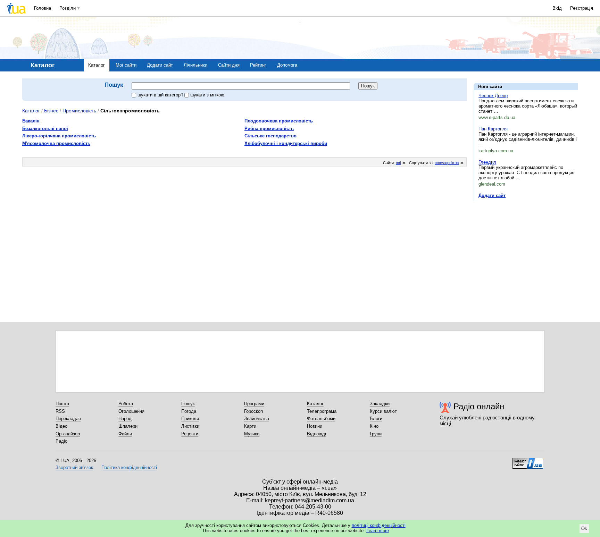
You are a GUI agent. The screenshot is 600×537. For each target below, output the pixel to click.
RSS (60, 411)
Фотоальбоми (321, 418)
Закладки (380, 403)
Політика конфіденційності (129, 467)
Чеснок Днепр (493, 95)
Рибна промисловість (269, 128)
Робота (125, 403)
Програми (254, 403)
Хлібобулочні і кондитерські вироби (285, 143)
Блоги (376, 418)
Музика (251, 433)
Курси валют (383, 411)
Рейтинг (258, 65)
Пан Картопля (493, 128)
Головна (42, 8)
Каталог (96, 65)
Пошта (62, 403)
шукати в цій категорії (161, 94)
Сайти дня (229, 65)
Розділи (67, 8)
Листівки (190, 426)
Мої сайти (126, 65)
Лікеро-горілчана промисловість (59, 135)
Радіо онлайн (478, 406)
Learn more (377, 530)
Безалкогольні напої (45, 128)
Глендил (487, 162)
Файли (125, 433)
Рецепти (189, 433)
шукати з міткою (207, 94)
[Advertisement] (526, 248)
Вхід (557, 8)
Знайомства (256, 418)
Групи (376, 433)
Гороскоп (253, 411)
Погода (188, 411)
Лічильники (195, 65)
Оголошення (131, 411)
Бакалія (31, 120)
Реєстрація (581, 8)
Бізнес (51, 110)
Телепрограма (321, 411)
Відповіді (316, 433)
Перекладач (68, 418)
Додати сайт (160, 65)
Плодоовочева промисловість (278, 120)
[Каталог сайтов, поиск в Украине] (527, 460)
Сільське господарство (270, 135)
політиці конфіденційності (379, 525)
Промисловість (79, 110)
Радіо (61, 441)
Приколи (190, 418)
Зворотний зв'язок (74, 467)
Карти (250, 426)
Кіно (374, 426)
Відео (61, 426)
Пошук (188, 403)
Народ (125, 418)
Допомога (287, 65)
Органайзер (68, 433)
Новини (314, 426)
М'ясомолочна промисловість (56, 143)
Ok (584, 528)
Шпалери (128, 426)
